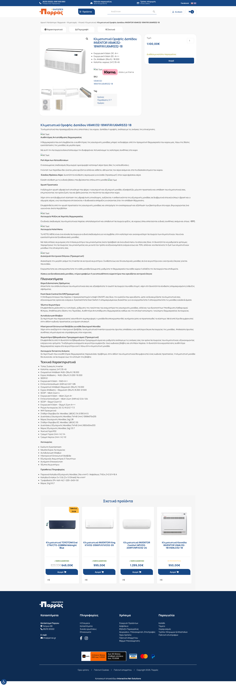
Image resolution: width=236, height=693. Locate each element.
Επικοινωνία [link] (85, 632)
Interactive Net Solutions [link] (129, 678)
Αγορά (171, 60)
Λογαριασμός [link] (165, 629)
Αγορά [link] (60, 572)
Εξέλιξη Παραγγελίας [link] (129, 629)
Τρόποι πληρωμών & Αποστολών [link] (173, 632)
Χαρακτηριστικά (54, 29)
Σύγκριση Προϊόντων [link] (128, 623)
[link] (4, 682)
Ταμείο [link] (162, 626)
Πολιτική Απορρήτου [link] (128, 638)
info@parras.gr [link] (49, 638)
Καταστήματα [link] (86, 626)
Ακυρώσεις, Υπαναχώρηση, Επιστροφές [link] (137, 632)
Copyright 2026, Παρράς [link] (147, 670)
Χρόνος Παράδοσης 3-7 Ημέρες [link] (104, 100)
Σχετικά (111, 29)
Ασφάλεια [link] (123, 626)
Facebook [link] (185, 3)
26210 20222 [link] (48, 629)
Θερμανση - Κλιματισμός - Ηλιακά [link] (71, 22)
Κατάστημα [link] (51, 22)
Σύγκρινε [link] (48, 579)
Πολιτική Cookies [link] (101, 670)
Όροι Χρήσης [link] (125, 635)
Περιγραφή (82, 29)
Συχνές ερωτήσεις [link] (88, 629)
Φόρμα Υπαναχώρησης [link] (129, 640)
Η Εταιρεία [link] (85, 623)
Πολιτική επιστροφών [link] (168, 635)
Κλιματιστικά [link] (91, 22)
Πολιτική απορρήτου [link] (123, 670)
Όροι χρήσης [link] (83, 670)
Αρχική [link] (43, 22)
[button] (87, 39)
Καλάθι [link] (162, 623)
